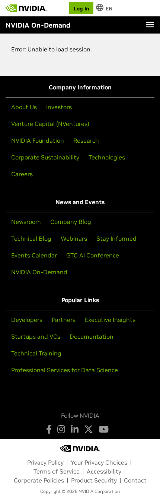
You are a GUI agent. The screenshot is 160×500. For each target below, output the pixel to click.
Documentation (91, 336)
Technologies (107, 157)
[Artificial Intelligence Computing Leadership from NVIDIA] (26, 8)
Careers (22, 174)
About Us (24, 107)
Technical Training (36, 353)
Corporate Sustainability (45, 157)
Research (86, 140)
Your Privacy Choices (99, 462)
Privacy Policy (45, 462)
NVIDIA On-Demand (39, 272)
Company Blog (70, 221)
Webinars (74, 238)
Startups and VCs (35, 336)
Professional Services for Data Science (64, 370)
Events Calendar (34, 255)
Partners (64, 319)
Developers (26, 319)
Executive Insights (110, 319)
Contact (135, 480)
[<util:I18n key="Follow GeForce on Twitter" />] (88, 429)
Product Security (94, 480)
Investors (59, 107)
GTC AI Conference (92, 255)
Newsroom (26, 221)
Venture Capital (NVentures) (50, 123)
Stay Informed (116, 238)
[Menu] (149, 24)
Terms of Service (56, 471)
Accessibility (104, 471)
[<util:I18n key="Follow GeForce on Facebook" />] (49, 429)
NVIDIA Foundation (37, 140)
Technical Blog (31, 238)
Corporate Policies (39, 480)
